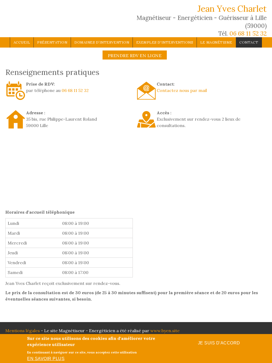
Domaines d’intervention (101, 42)
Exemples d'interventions (164, 42)
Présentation (52, 42)
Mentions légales (22, 330)
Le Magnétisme (216, 42)
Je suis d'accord (219, 343)
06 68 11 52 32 (248, 33)
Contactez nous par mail (182, 90)
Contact (248, 42)
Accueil (22, 42)
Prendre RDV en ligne (135, 55)
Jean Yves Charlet (232, 8)
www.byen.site (165, 330)
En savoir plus (46, 358)
